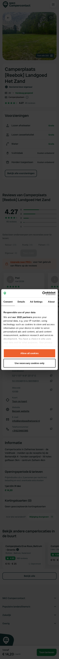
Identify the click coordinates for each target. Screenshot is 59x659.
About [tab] (51, 301)
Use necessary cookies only (29, 363)
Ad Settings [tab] (36, 301)
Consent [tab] (8, 301)
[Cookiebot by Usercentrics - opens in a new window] (42, 293)
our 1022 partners (22, 317)
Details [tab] (21, 301)
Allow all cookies (29, 353)
